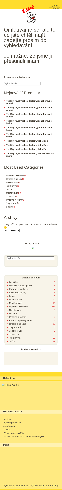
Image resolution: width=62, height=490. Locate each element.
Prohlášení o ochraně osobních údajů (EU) (23, 436)
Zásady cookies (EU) (13, 433)
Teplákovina (11, 186)
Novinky (13, 313)
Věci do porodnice (12, 422)
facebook (25, 358)
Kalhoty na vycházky (19, 289)
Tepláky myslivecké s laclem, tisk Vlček (27, 141)
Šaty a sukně (12, 203)
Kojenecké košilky (17, 292)
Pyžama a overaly (15, 200)
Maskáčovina (12, 182)
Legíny (12, 296)
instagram (35, 358)
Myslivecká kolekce (15, 175)
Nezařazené (15, 310)
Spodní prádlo (15, 331)
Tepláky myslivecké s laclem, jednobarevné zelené (29, 102)
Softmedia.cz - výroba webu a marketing (36, 485)
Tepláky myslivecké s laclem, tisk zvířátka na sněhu (30, 154)
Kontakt (7, 429)
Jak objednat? (10, 426)
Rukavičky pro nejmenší (20, 320)
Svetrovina (11, 196)
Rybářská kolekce (14, 179)
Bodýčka (10, 206)
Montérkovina (12, 193)
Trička (9, 189)
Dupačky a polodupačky (20, 285)
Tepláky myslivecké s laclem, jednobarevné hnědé (29, 122)
